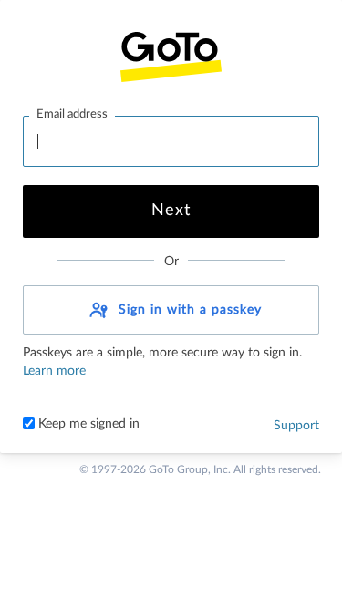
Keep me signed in (87, 423)
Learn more (54, 371)
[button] (171, 310)
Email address (72, 114)
